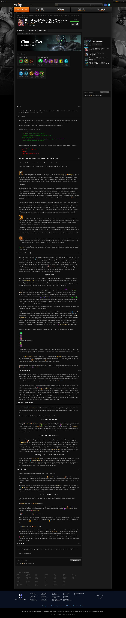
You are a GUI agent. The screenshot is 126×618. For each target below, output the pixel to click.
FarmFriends (44, 597)
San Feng (56, 585)
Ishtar (36, 578)
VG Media (81, 9)
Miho (45, 585)
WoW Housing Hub (57, 599)
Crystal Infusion (66, 65)
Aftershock (21, 76)
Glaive (27, 582)
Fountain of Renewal (40, 65)
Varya (64, 584)
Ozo (54, 574)
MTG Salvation (56, 595)
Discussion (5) (32, 30)
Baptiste (40, 387)
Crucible (61, 64)
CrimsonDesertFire (79, 593)
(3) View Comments (75, 560)
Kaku (21, 536)
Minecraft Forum (56, 596)
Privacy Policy (54, 606)
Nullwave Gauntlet (37, 77)
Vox (72, 574)
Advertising (61, 606)
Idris (36, 575)
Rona (55, 582)
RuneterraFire (33, 600)
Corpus (27, 578)
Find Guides (40, 9)
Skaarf (64, 578)
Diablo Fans (66, 597)
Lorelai (45, 580)
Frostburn (26, 76)
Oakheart (21, 64)
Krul (33, 458)
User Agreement (46, 606)
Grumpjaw (28, 585)
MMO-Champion (56, 600)
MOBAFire (32, 593)
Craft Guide (22, 10)
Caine (18, 585)
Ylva (73, 578)
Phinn (55, 577)
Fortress (28, 581)
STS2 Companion (67, 600)
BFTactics (54, 593)
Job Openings (68, 606)
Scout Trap (31, 64)
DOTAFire (43, 595)
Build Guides (20, 30)
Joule (67, 477)
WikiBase (60, 9)
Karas (36, 581)
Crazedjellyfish (30, 24)
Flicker (27, 580)
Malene (45, 584)
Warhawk (74, 575)
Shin (64, 575)
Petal (55, 575)
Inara (36, 577)
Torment (62, 174)
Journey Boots (23, 367)
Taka (23, 526)
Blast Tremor (74, 426)
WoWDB (54, 597)
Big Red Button (35, 510)
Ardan (18, 580)
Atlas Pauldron (31, 77)
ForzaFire (43, 599)
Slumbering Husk (42, 77)
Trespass (70, 174)
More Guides (42, 30)
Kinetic (36, 585)
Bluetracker (66, 595)
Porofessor (33, 596)
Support (82, 606)
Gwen (34, 526)
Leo (45, 578)
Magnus (46, 582)
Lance (41, 423)
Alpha (35, 514)
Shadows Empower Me (36, 460)
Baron (18, 582)
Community (101, 9)
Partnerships (76, 606)
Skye (64, 580)
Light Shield (26, 64)
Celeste (36, 503)
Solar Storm (68, 508)
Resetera (43, 596)
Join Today (117, 1)
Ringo (55, 581)
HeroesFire (44, 600)
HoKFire (76, 595)
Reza (55, 580)
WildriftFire (32, 599)
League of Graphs (34, 595)
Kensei (36, 582)
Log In (123, 1)
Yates (73, 577)
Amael (18, 577)
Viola (64, 585)
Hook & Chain (45, 388)
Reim (55, 578)
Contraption (45, 64)
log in (23, 563)
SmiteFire (43, 593)
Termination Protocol (36, 521)
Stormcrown (51, 64)
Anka (18, 578)
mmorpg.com (66, 593)
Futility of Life (51, 477)
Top (79, 106)
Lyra (45, 581)
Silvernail (64, 577)
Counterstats (33, 597)
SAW (59, 356)
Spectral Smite (24, 487)
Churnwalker (31, 407)
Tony (64, 582)
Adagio (18, 574)
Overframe (66, 599)
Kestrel (23, 514)
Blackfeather (19, 584)
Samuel (55, 584)
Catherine (27, 423)
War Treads (56, 64)
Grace (27, 584)
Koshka (34, 423)
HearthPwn (66, 596)
